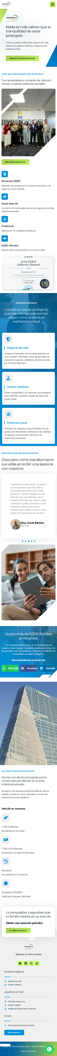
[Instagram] (31, 963)
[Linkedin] (25, 963)
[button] (52, 4)
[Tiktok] (37, 963)
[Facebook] (20, 963)
